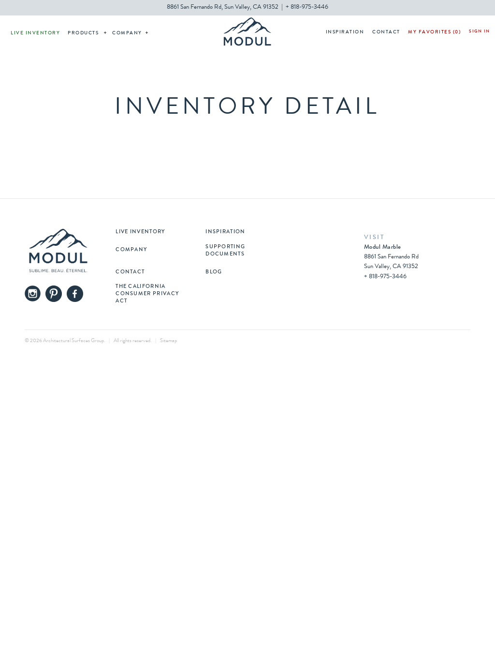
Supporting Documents (225, 250)
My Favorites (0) (434, 32)
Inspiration (345, 32)
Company (127, 33)
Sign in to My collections (479, 32)
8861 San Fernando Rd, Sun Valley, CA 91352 (222, 7)
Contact (386, 32)
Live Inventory (35, 33)
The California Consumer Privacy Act (147, 294)
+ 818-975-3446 (307, 7)
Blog (213, 272)
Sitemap (168, 341)
